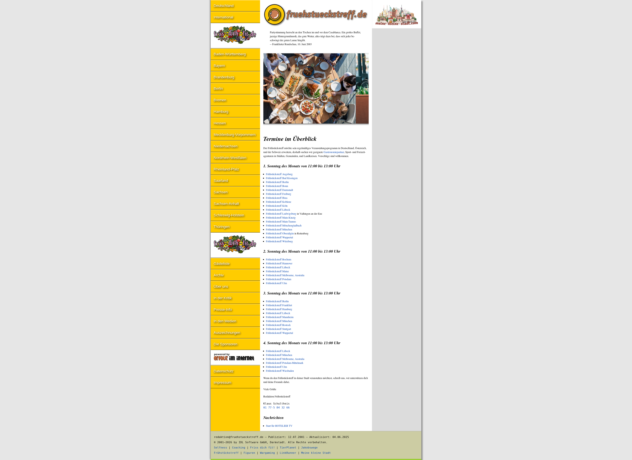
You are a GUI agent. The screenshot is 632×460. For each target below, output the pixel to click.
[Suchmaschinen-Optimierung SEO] (235, 357)
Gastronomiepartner (334, 152)
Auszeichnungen (227, 333)
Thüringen (222, 227)
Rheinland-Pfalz (226, 169)
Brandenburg (224, 77)
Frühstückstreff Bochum (278, 259)
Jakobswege (309, 447)
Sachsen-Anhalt (226, 204)
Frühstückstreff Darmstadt (279, 190)
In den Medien (225, 321)
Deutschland (224, 6)
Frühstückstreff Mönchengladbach (284, 225)
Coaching (238, 447)
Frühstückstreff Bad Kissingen (282, 178)
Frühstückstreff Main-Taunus (281, 221)
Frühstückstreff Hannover (279, 263)
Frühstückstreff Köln (277, 205)
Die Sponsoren (225, 344)
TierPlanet (288, 447)
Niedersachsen (225, 146)
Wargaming (267, 452)
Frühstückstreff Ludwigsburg (281, 213)
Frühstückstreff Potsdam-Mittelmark (284, 362)
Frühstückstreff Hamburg (279, 309)
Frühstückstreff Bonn (277, 186)
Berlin (218, 88)
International (223, 17)
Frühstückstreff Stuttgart (278, 329)
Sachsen (221, 192)
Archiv (219, 275)
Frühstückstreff (226, 452)
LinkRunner (288, 452)
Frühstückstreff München (279, 229)
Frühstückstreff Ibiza (276, 197)
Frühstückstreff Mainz (277, 271)
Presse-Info (223, 309)
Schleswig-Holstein (229, 215)
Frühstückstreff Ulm (276, 283)
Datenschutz (224, 371)
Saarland (221, 181)
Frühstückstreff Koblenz (278, 201)
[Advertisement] (396, 85)
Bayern (219, 66)
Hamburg (221, 112)
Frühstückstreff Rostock (278, 325)
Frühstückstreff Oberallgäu (280, 233)
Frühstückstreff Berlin (277, 182)
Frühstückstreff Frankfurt (279, 305)
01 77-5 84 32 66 (276, 407)
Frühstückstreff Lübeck (278, 209)
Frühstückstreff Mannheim (279, 317)
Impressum (222, 382)
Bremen (220, 100)
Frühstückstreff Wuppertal (279, 237)
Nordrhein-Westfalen (230, 158)
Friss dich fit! (262, 447)
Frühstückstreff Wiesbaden (280, 370)
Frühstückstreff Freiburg (278, 193)
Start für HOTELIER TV (279, 425)
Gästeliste (222, 264)
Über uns (221, 286)
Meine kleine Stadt (316, 452)
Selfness (220, 447)
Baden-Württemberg (230, 54)
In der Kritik (223, 298)
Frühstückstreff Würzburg (279, 241)
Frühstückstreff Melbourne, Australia (285, 275)
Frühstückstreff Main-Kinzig (281, 217)
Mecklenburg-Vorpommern (235, 135)
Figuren (249, 452)
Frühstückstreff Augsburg (279, 174)
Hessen (220, 123)
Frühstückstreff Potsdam (278, 279)
